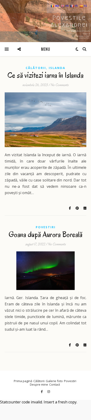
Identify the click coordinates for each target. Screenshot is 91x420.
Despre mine (39, 384)
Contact (54, 384)
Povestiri (46, 227)
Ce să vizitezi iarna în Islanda (45, 75)
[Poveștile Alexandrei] (45, 21)
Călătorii (36, 68)
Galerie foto (54, 381)
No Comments (60, 85)
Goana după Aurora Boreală (46, 234)
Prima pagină (23, 381)
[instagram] (48, 391)
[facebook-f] (42, 391)
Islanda (57, 68)
